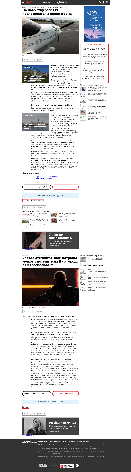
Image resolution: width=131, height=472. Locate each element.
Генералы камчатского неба (38, 225)
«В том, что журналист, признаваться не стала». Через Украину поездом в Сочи (66, 220)
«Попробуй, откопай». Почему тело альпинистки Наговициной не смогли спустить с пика (97, 89)
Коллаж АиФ (42, 307)
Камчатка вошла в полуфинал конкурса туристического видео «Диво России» (39, 215)
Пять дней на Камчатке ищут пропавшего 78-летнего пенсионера (94, 77)
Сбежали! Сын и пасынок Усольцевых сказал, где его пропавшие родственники (98, 265)
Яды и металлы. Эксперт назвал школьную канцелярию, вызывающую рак (96, 112)
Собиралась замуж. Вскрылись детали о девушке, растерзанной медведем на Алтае (97, 106)
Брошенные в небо (42, 180)
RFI (23, 55)
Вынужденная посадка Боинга (46, 176)
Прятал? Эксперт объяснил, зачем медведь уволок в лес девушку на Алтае (97, 95)
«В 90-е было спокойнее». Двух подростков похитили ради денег (97, 99)
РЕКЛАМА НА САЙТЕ (43, 441)
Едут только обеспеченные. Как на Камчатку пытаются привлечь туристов (39, 220)
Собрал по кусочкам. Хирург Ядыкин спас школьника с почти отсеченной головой (98, 118)
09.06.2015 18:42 (26, 7)
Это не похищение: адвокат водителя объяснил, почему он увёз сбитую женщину (94, 56)
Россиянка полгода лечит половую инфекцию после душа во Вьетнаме (94, 49)
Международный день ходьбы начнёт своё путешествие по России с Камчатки (66, 215)
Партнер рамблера (53, 465)
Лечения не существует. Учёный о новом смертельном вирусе (97, 258)
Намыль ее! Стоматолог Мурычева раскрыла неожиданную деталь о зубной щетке (97, 289)
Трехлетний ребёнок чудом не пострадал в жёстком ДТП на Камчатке (94, 63)
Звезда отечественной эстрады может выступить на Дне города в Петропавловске (94, 70)
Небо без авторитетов (43, 178)
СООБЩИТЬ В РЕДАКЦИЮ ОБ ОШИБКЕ (79, 441)
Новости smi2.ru (28, 250)
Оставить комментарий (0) (65, 187)
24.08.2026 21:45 (26, 255)
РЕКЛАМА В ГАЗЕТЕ (55, 441)
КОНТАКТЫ (64, 441)
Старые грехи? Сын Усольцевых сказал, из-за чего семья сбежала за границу (98, 277)
